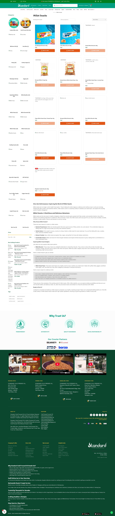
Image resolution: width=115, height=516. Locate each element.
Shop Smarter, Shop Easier (16, 503)
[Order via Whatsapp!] (111, 512)
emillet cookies (12, 296)
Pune (26, 487)
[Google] (91, 415)
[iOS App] (21, 1)
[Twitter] (103, 415)
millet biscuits (19, 298)
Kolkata (29, 487)
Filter (30, 237)
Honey (48, 498)
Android (14, 1)
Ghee (46, 498)
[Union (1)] (98, 1)
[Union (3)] (95, 1)
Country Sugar (54, 498)
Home (54, 12)
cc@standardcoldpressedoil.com (99, 450)
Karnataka (23, 485)
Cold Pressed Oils (40, 498)
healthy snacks (12, 298)
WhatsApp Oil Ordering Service (16, 509)
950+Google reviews (21, 473)
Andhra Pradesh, (32, 485)
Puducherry (64, 487)
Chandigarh (42, 487)
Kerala (27, 485)
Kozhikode (57, 487)
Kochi (60, 487)
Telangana (39, 485)
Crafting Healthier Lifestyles (17, 497)
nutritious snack (12, 301)
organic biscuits (21, 301)
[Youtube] (94, 415)
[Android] (11, 1)
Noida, (38, 487)
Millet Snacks (59, 12)
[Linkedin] (106, 415)
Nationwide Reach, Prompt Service (19, 483)
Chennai (11, 480)
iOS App (24, 1)
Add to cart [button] (46, 50)
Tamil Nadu (18, 485)
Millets (64, 498)
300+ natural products (19, 475)
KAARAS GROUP (18, 513)
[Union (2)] (100, 1)
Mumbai (22, 487)
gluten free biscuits (21, 296)
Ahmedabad (33, 487)
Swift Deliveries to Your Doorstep (19, 478)
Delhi (19, 487)
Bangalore (44, 480)
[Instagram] (100, 415)
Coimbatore (70, 487)
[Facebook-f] (97, 415)
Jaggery (59, 498)
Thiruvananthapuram (49, 487)
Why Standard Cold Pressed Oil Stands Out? (22, 466)
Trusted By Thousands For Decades (19, 490)
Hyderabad (17, 480)
